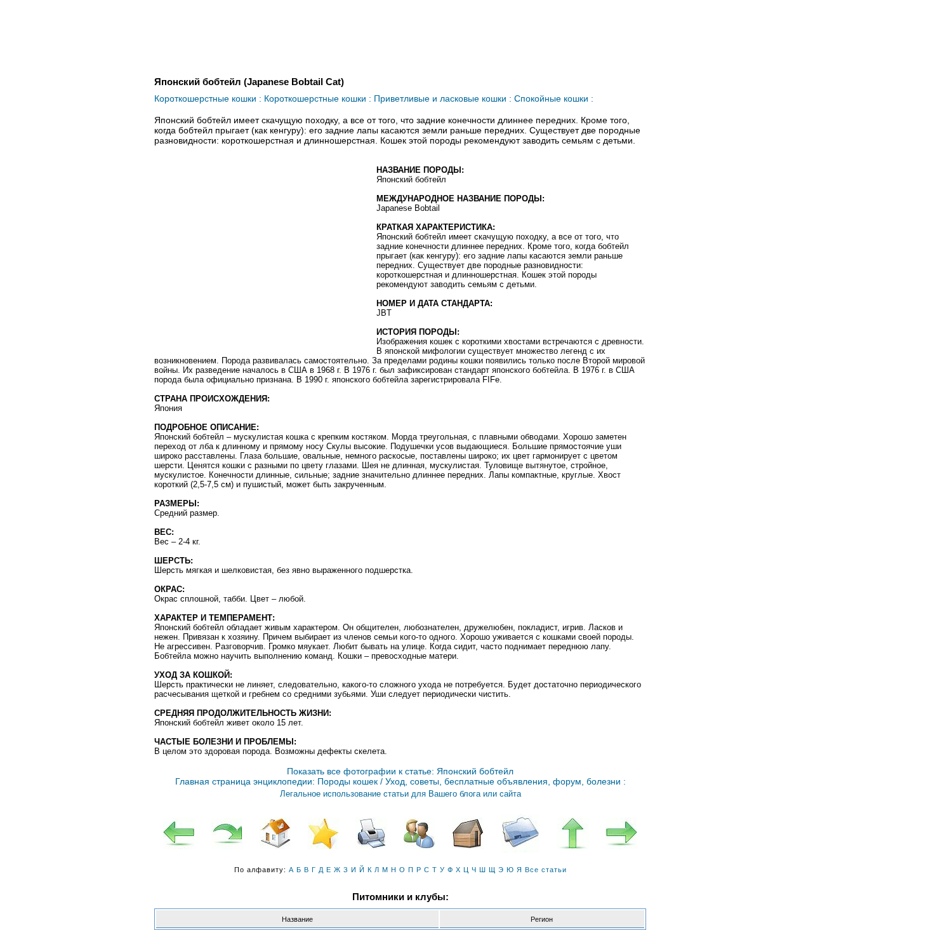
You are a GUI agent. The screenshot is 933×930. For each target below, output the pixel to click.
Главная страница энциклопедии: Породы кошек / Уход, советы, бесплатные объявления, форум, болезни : (400, 781)
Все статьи (546, 869)
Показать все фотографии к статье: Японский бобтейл (400, 771)
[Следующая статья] (621, 833)
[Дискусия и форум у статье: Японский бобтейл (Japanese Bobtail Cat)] (419, 833)
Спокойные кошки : (553, 98)
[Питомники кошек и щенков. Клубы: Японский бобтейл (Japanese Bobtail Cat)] (468, 833)
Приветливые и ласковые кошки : (443, 98)
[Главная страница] (275, 833)
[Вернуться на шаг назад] (227, 833)
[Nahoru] (573, 833)
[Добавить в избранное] (324, 833)
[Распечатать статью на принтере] (372, 833)
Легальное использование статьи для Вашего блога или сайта (400, 794)
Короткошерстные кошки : (207, 98)
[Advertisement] (260, 257)
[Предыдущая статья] (179, 833)
